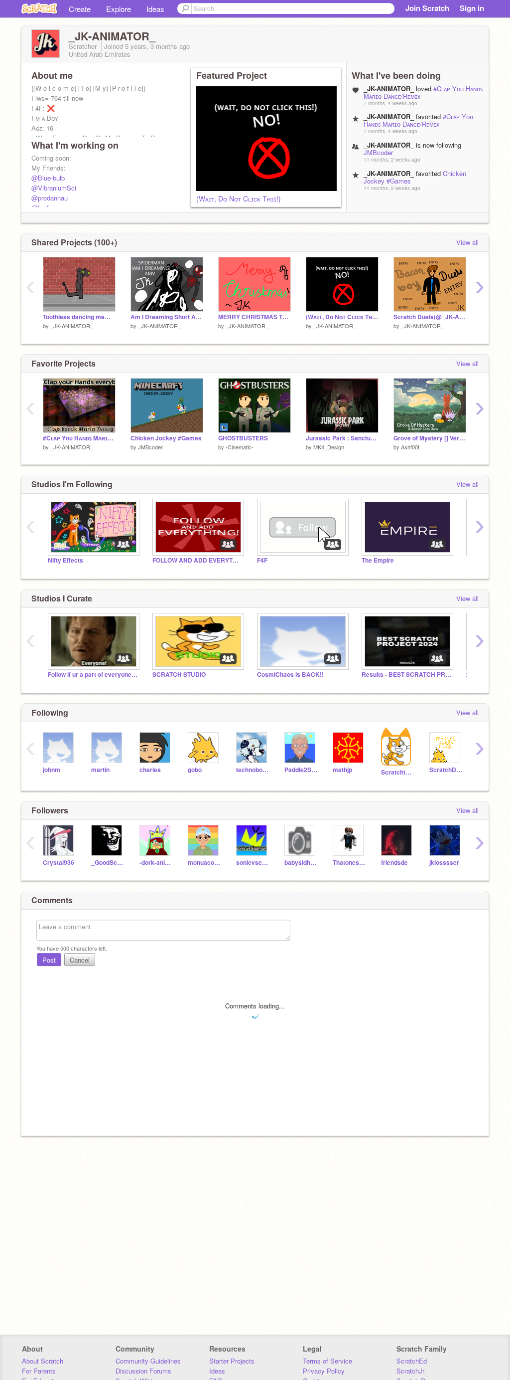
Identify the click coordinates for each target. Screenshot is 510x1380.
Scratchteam (397, 772)
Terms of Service (327, 1361)
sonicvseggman (252, 862)
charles (150, 770)
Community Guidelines (148, 1361)
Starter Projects (232, 1361)
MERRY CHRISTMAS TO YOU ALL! (254, 317)
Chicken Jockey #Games (166, 438)
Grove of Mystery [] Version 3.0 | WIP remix (429, 438)
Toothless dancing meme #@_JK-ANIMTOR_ (79, 317)
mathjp (342, 770)
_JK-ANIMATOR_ (71, 326)
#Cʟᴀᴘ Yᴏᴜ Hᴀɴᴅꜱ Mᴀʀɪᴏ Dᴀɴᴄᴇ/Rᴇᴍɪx (418, 120)
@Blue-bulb (48, 178)
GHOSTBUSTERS (243, 438)
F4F (262, 560)
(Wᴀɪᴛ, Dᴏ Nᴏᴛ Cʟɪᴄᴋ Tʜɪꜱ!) (238, 198)
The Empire (378, 560)
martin (100, 770)
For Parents (39, 1371)
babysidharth (301, 862)
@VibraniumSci (53, 188)
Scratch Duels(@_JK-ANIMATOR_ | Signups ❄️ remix (429, 317)
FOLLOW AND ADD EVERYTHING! (197, 560)
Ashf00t (410, 447)
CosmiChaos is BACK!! (290, 674)
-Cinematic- (240, 447)
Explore (118, 8)
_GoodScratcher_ (108, 862)
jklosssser (444, 862)
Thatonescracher (349, 862)
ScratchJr (410, 1371)
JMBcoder (378, 152)
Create (80, 8)
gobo (195, 770)
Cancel (80, 960)
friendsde (394, 862)
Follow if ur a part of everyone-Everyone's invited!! (92, 674)
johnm (51, 770)
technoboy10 (252, 770)
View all (467, 242)
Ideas (155, 8)
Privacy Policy (324, 1371)
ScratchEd (411, 1361)
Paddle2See (301, 770)
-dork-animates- (156, 862)
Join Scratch (427, 7)
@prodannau (49, 197)
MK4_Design (328, 447)
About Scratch (42, 1361)
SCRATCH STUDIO (179, 674)
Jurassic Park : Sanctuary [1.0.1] (342, 438)
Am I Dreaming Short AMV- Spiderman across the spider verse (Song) (166, 317)
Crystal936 (58, 862)
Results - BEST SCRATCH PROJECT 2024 (406, 674)
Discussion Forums (143, 1371)
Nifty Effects (65, 560)
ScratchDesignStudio (446, 770)
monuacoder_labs (204, 862)
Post (49, 960)
